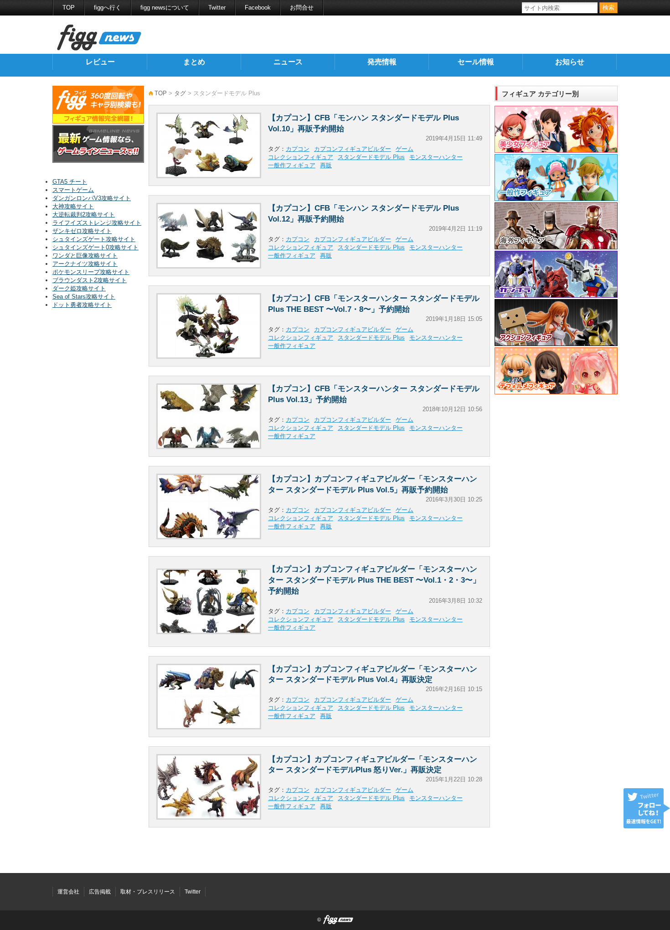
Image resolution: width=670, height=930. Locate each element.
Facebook (258, 7)
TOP (68, 7)
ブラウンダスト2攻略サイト (89, 280)
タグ (180, 93)
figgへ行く (107, 7)
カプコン (297, 148)
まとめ (194, 62)
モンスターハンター (436, 157)
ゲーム (404, 148)
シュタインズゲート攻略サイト (93, 239)
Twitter (217, 7)
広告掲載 (100, 892)
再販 (326, 165)
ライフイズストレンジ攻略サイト (96, 222)
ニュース (288, 62)
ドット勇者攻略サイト (82, 304)
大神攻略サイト (73, 206)
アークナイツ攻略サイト (85, 263)
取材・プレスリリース (147, 892)
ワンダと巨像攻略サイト (85, 255)
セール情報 (476, 62)
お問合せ (302, 7)
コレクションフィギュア (300, 157)
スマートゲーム (73, 189)
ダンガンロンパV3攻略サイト (91, 198)
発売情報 (382, 62)
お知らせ (569, 62)
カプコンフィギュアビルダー (352, 148)
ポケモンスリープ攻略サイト (90, 272)
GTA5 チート (69, 181)
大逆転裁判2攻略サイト (83, 214)
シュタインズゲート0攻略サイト (95, 247)
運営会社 (68, 892)
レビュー (100, 62)
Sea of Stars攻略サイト (83, 296)
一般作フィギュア (291, 165)
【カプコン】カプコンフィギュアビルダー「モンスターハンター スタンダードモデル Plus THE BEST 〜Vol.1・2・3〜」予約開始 (374, 580)
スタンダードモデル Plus (371, 157)
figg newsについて (164, 7)
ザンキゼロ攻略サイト (82, 230)
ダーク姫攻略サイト (79, 288)
